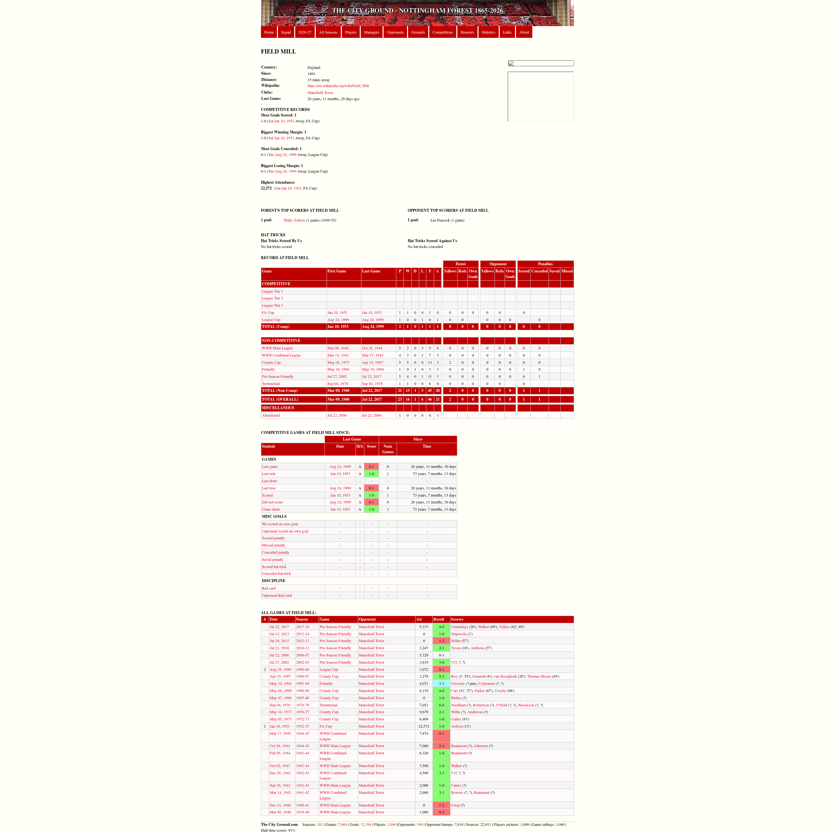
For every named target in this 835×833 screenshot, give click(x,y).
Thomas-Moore (539, 676)
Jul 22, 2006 (337, 415)
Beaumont (459, 745)
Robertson (481, 704)
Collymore (486, 683)
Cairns (456, 785)
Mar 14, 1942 (338, 355)
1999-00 (302, 669)
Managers (371, 32)
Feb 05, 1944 (280, 752)
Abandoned (271, 415)
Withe (455, 711)
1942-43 (302, 772)
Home (269, 32)
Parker (480, 690)
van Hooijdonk (505, 676)
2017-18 (302, 626)
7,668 (342, 824)
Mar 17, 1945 (372, 355)
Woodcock (526, 704)
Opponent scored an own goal (285, 530)
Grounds (418, 32)
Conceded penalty (275, 552)
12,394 (366, 824)
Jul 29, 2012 (279, 640)
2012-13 (302, 640)
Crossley (458, 683)
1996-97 (302, 676)
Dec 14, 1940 (280, 805)
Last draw (269, 480)
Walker (483, 626)
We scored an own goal (280, 523)
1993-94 (302, 683)
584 (420, 824)
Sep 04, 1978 (337, 383)
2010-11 (302, 647)
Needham (458, 704)
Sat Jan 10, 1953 (281, 120)
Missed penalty (273, 545)
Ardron (457, 726)
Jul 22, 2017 (371, 376)
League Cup (271, 319)
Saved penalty (272, 559)
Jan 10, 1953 (337, 312)
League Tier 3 (272, 305)
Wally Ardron (294, 220)
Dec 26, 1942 (280, 772)
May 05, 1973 (338, 362)
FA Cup (268, 312)
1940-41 (302, 805)
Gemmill (479, 676)
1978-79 (302, 704)
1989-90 (302, 690)
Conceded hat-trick (276, 573)
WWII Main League (277, 347)
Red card (269, 588)
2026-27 (304, 32)
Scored (267, 495)
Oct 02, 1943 (280, 765)
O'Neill (501, 704)
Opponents (395, 32)
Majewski (458, 633)
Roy (454, 676)
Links (507, 32)
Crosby (500, 690)
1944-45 (302, 733)
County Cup (271, 362)
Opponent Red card (277, 595)
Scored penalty (273, 537)
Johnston (481, 745)
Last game (270, 466)
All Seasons (328, 32)
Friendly (268, 369)
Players (351, 32)
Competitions (443, 32)
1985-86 (302, 697)
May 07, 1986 (281, 697)
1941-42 (302, 792)
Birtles (456, 697)
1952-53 (302, 726)
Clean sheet (271, 509)
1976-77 (302, 711)
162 (320, 824)
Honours (467, 32)
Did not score (272, 501)
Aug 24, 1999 (338, 319)
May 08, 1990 (281, 690)
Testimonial (271, 383)
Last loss (269, 487)
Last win (268, 473)
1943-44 (302, 752)
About (524, 32)
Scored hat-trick (274, 566)
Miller (456, 640)
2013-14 (302, 633)
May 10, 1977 (281, 711)
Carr (454, 690)
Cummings (459, 626)
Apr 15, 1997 (372, 362)
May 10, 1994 (338, 369)
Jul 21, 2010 (279, 647)
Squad (286, 32)
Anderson (475, 711)
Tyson (456, 647)
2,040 (391, 824)
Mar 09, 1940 (338, 347)
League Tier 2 (272, 298)
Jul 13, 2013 (279, 633)
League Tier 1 (272, 291)
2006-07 (302, 654)
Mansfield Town (320, 92)
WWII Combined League (281, 355)
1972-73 (302, 718)
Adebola (477, 647)
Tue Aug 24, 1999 (282, 154)
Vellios (504, 626)
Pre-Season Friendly (278, 376)
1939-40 (302, 811)
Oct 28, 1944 (372, 347)
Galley (456, 718)
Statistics (488, 32)
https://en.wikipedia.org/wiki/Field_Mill (338, 85)
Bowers (457, 792)
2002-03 (302, 662)
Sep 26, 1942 (280, 785)
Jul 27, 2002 (337, 376)
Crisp (455, 805)
